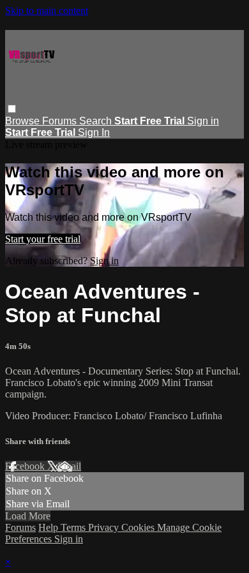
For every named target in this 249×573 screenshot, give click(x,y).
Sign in (203, 120)
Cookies (139, 527)
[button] (12, 109)
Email (69, 466)
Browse (23, 120)
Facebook (26, 466)
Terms (74, 527)
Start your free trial (42, 239)
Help (49, 527)
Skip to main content (46, 10)
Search (96, 120)
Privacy (104, 527)
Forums (60, 120)
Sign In (94, 132)
